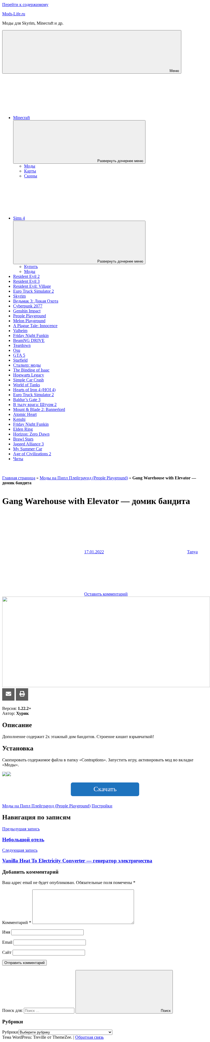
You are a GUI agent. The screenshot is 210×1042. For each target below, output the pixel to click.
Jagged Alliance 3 (28, 444)
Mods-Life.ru (13, 13)
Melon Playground (29, 320)
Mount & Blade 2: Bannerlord (39, 409)
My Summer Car (27, 449)
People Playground (29, 315)
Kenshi (19, 419)
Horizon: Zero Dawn (31, 434)
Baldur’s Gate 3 (26, 399)
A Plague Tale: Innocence (35, 325)
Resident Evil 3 (26, 281)
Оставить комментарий (106, 594)
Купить (31, 266)
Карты (30, 171)
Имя (6, 932)
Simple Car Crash (28, 380)
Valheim (20, 330)
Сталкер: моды (27, 365)
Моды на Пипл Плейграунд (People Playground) (84, 478)
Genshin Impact (26, 311)
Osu (16, 350)
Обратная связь (89, 1037)
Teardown (22, 345)
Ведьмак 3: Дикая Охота (35, 301)
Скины (30, 176)
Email (7, 942)
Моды (29, 166)
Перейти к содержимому (25, 4)
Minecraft (21, 117)
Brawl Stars (23, 439)
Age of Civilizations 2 (32, 453)
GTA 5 (19, 355)
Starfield (20, 360)
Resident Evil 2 (26, 276)
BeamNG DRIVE (29, 340)
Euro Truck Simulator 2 (33, 291)
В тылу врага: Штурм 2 (35, 404)
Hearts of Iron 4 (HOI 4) (34, 389)
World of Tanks (26, 384)
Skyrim (19, 296)
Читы (18, 458)
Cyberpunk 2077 (27, 306)
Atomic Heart (25, 414)
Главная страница (18, 478)
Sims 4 (19, 218)
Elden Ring (23, 429)
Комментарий (16, 922)
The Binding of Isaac (31, 370)
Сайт (6, 952)
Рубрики (10, 1032)
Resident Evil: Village (32, 286)
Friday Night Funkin (31, 335)
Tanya (192, 551)
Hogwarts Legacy (28, 375)
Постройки (102, 806)
